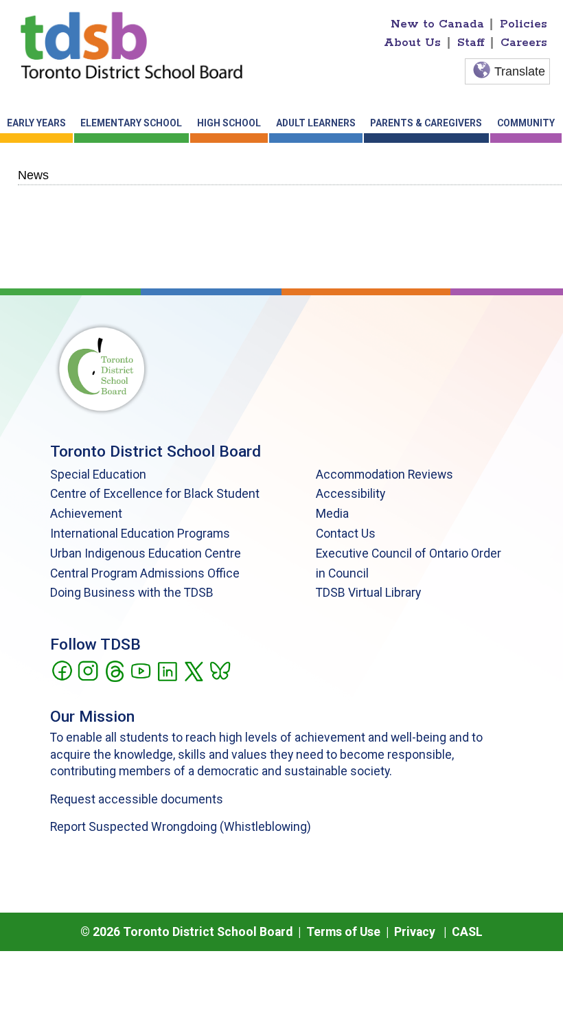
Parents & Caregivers (426, 122)
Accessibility (350, 494)
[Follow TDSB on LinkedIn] (167, 669)
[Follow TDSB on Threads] (114, 669)
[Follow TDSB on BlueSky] (219, 669)
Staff (471, 42)
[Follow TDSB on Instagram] (87, 669)
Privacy (414, 932)
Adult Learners (316, 122)
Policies (523, 24)
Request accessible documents (136, 799)
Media (332, 514)
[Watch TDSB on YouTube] (140, 669)
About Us (412, 42)
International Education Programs (140, 533)
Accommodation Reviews (384, 474)
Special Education (98, 474)
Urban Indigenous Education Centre (145, 553)
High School (229, 122)
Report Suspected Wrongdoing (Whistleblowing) (180, 827)
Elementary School (131, 122)
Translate (519, 71)
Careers (524, 42)
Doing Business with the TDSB (132, 592)
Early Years (36, 122)
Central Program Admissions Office (145, 573)
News (33, 175)
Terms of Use (343, 932)
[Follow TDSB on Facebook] (61, 669)
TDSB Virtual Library (368, 592)
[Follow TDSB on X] (193, 669)
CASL (467, 932)
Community (526, 122)
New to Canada (437, 24)
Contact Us (346, 533)
